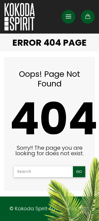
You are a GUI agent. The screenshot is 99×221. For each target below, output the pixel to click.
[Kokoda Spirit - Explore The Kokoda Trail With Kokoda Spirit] (19, 16)
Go (79, 171)
